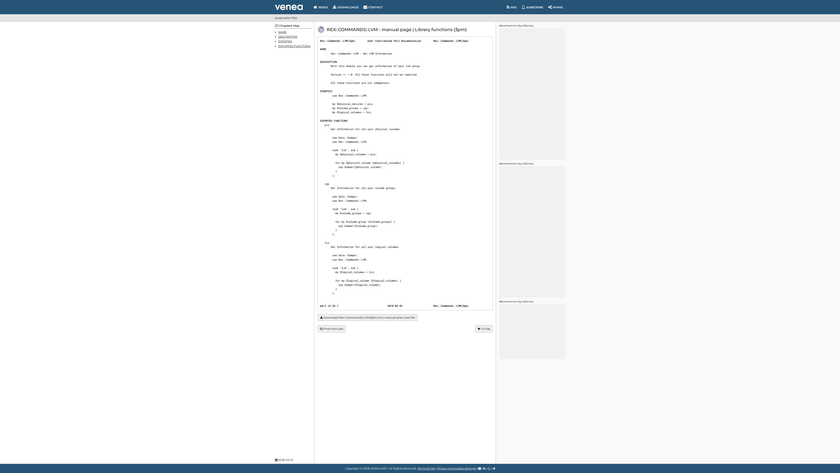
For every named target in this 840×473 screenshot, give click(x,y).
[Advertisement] (532, 94)
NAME (282, 32)
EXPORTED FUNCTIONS (294, 46)
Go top (485, 328)
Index (323, 7)
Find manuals (333, 328)
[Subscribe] (489, 468)
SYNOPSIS (285, 41)
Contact (375, 7)
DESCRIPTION (287, 36)
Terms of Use (426, 468)
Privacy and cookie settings (456, 468)
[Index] (289, 7)
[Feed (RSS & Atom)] (484, 468)
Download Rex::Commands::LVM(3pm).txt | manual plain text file (369, 317)
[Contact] (479, 468)
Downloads (348, 7)
